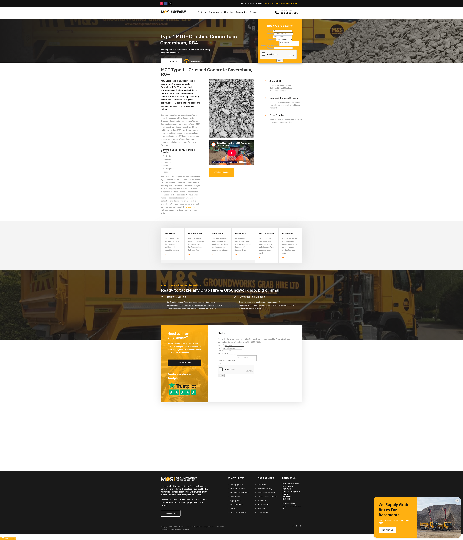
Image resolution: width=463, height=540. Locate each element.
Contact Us (263, 512)
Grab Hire (201, 12)
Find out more (171, 62)
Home (243, 3)
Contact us (170, 513)
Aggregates (241, 12)
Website (270, 48)
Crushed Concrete (238, 512)
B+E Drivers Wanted (266, 492)
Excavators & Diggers (252, 296)
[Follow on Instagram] (161, 3)
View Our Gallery (265, 488)
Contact (259, 3)
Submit (280, 60)
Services (254, 12)
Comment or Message (270, 45)
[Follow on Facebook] (165, 3)
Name (270, 31)
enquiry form (191, 207)
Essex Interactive (176, 530)
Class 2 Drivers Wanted (268, 496)
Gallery (251, 3)
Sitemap (186, 530)
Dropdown (271, 39)
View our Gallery (222, 172)
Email (270, 37)
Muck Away (235, 496)
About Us (262, 484)
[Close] (457, 501)
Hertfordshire (263, 504)
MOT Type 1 (234, 508)
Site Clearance (236, 504)
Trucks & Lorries (176, 296)
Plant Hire (228, 12)
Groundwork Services (239, 492)
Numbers (270, 34)
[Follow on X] (170, 3)
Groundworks (215, 12)
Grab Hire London (237, 488)
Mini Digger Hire (236, 484)
